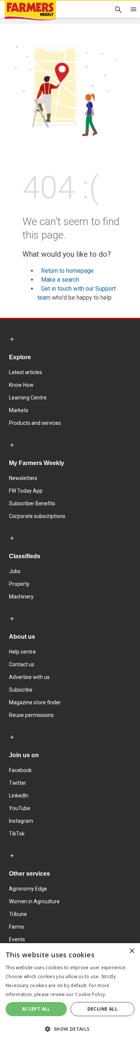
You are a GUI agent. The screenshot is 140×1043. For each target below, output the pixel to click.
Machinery (21, 597)
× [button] (131, 951)
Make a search (60, 279)
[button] (70, 1029)
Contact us (21, 664)
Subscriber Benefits (32, 503)
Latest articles (25, 372)
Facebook (20, 770)
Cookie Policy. (90, 994)
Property (19, 584)
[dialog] (70, 993)
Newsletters (23, 478)
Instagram (21, 821)
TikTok (17, 834)
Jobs (15, 571)
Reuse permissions (31, 715)
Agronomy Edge (28, 889)
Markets (18, 410)
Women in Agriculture (34, 901)
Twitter (17, 783)
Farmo (16, 927)
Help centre (22, 652)
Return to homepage (67, 270)
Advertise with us (29, 677)
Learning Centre (28, 398)
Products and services (35, 423)
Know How (21, 385)
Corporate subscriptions (37, 516)
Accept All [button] (36, 1009)
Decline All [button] (102, 1009)
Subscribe (20, 690)
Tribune (18, 914)
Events (17, 939)
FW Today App (26, 491)
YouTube (19, 808)
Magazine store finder (35, 702)
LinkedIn (18, 796)
